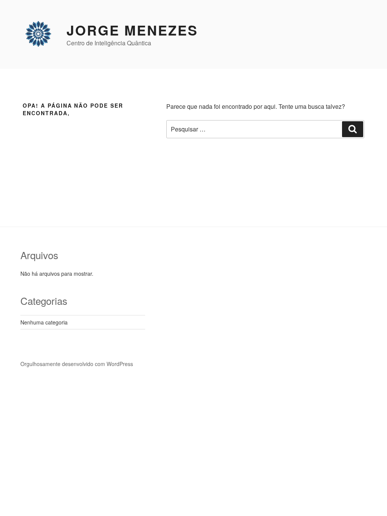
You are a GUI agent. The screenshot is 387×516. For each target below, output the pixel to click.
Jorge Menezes (132, 30)
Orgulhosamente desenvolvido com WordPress (76, 364)
